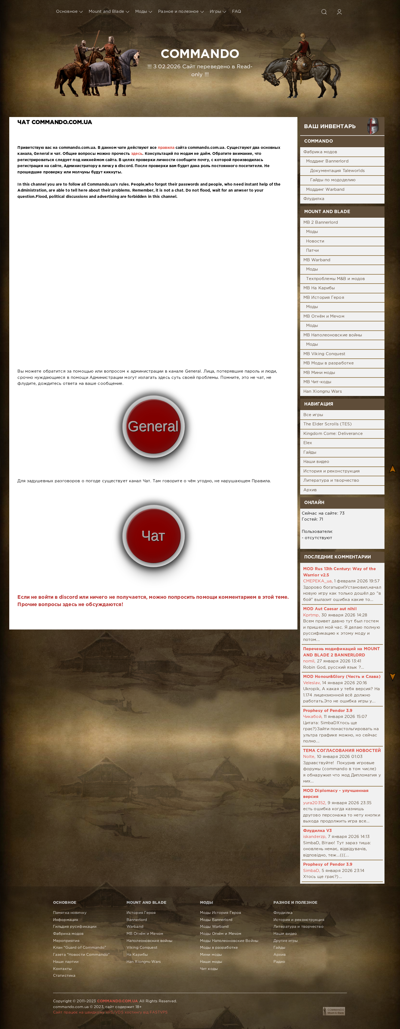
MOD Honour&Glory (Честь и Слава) (342, 676)
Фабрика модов (320, 152)
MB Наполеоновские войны (332, 335)
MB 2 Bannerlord (320, 222)
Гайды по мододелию (333, 180)
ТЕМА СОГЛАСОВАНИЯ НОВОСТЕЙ (342, 750)
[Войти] (339, 11)
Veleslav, (312, 683)
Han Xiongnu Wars (322, 391)
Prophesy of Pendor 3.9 (328, 710)
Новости (315, 241)
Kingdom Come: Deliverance (333, 433)
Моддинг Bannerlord (327, 161)
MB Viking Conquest (324, 354)
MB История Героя (323, 297)
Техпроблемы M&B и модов (335, 279)
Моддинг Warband (325, 189)
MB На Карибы (319, 288)
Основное (67, 11)
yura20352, (314, 803)
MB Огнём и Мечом (323, 316)
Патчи (312, 250)
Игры (215, 11)
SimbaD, (311, 871)
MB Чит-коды (317, 382)
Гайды (309, 452)
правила (166, 147)
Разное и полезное (178, 11)
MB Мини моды (319, 372)
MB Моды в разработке (328, 363)
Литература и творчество (331, 480)
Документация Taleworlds (337, 171)
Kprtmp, (311, 615)
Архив (310, 490)
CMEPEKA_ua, (318, 581)
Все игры (313, 415)
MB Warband (316, 260)
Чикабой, (312, 716)
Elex (307, 443)
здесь (137, 153)
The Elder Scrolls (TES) (327, 424)
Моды (141, 11)
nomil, (309, 661)
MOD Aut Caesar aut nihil (330, 609)
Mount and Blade (106, 11)
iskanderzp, (315, 836)
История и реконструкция (331, 471)
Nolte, (309, 756)
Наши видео (316, 461)
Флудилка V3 (317, 831)
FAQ (236, 11)
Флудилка (313, 199)
